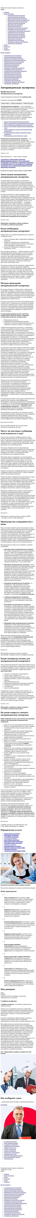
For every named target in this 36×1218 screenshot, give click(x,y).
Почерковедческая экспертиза (17, 29)
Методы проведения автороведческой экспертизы (19, 123)
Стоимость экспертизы (11, 1144)
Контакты (7, 46)
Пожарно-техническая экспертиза (18, 28)
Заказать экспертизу (16, 103)
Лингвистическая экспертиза (16, 23)
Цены (6, 45)
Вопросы (7, 49)
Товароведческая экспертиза (16, 32)
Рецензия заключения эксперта (13, 1155)
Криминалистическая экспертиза (17, 21)
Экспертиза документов (15, 43)
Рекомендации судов (10, 1154)
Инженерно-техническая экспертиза (18, 20)
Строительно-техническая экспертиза (19, 31)
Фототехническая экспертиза (16, 37)
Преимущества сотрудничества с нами (15, 136)
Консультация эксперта (11, 1143)
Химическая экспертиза (15, 39)
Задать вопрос (5, 103)
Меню (2, 9)
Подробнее (4, 1105)
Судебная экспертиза (10, 1141)
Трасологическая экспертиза (16, 34)
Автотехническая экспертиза (16, 17)
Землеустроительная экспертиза (17, 18)
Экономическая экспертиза (16, 40)
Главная (6, 12)
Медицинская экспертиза (15, 25)
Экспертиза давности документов (18, 42)
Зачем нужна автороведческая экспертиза (16, 122)
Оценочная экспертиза (14, 26)
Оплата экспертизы (10, 1149)
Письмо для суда (28, 103)
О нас (6, 48)
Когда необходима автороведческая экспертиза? (18, 125)
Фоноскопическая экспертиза (16, 35)
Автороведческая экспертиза (16, 15)
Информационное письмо (12, 1146)
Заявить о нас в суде (10, 1148)
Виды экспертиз (9, 14)
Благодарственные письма (12, 1157)
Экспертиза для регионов (11, 1152)
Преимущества (8, 1158)
